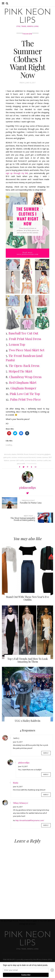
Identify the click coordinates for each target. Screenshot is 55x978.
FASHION (27, 34)
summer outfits (42, 460)
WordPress (37, 959)
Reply (45, 753)
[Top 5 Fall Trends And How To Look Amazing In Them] (27, 632)
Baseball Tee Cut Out (23, 333)
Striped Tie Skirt (20, 371)
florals (26, 454)
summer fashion (30, 460)
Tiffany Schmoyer (20, 803)
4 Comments (32, 463)
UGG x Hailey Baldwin (27, 720)
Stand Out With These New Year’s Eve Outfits (27, 598)
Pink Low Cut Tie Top (25, 394)
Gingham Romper (23, 388)
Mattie (15, 782)
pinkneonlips (27, 487)
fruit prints (40, 454)
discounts (7, 454)
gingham (48, 454)
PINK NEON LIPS (27, 16)
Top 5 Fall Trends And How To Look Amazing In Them (27, 660)
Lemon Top (17, 344)
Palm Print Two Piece (25, 399)
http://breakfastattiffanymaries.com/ (29, 820)
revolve (14, 457)
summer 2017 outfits (17, 460)
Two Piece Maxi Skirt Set (26, 350)
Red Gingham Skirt (22, 382)
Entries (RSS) (47, 959)
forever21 (32, 454)
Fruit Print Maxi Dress (25, 339)
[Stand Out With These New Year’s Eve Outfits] (27, 570)
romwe (38, 457)
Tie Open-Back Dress (24, 365)
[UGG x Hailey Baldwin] (27, 694)
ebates (14, 454)
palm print (7, 457)
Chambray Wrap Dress (25, 377)
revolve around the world (27, 457)
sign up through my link (17, 173)
